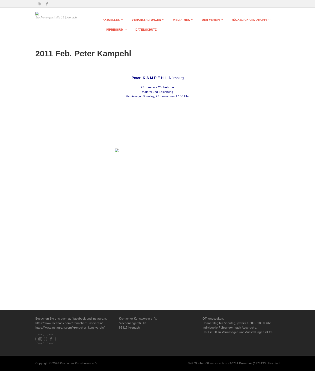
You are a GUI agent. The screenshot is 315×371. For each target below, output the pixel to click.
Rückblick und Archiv (249, 19)
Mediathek (181, 19)
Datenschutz (146, 29)
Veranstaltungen (146, 19)
